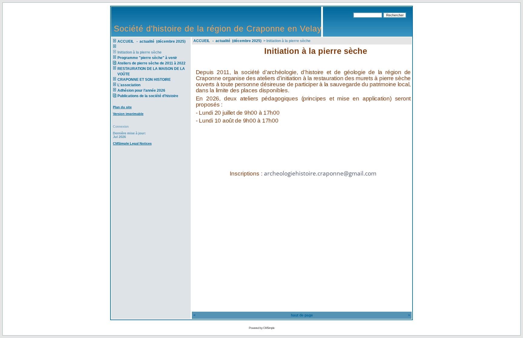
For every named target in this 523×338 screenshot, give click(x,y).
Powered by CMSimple (262, 328)
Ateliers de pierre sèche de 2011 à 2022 (151, 63)
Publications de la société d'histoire (147, 96)
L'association (128, 85)
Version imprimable (128, 114)
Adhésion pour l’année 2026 (141, 90)
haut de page (302, 315)
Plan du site (122, 107)
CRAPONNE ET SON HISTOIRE (144, 79)
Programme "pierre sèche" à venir (147, 58)
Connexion (121, 126)
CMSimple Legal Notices (132, 143)
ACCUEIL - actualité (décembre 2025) (151, 41)
